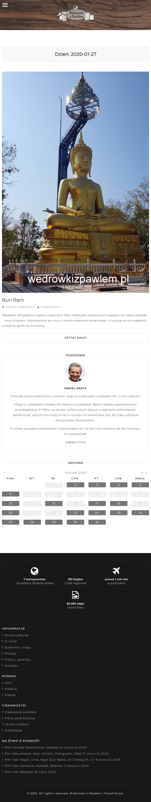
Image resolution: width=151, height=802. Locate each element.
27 (11, 522)
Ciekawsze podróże (20, 712)
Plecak (10, 695)
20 (10, 513)
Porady (10, 653)
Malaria (11, 689)
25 (119, 513)
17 (97, 503)
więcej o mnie (75, 442)
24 (97, 513)
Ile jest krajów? (17, 724)
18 (119, 503)
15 (53, 503)
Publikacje (13, 730)
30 (75, 522)
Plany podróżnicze (20, 718)
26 (140, 513)
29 (54, 522)
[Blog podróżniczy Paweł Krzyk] (75, 21)
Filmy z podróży (18, 659)
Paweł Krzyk (51, 307)
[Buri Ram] (75, 182)
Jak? (8, 683)
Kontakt (11, 666)
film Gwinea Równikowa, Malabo (31, 747)
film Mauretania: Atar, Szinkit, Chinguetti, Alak (43, 753)
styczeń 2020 (76, 472)
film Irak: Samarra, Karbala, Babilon (34, 766)
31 (97, 522)
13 (10, 503)
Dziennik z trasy (18, 647)
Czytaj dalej (75, 337)
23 (75, 513)
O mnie (11, 641)
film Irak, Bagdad (19, 772)
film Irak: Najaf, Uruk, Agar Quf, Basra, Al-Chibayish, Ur (50, 759)
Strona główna (17, 635)
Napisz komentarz (20, 307)
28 (32, 522)
